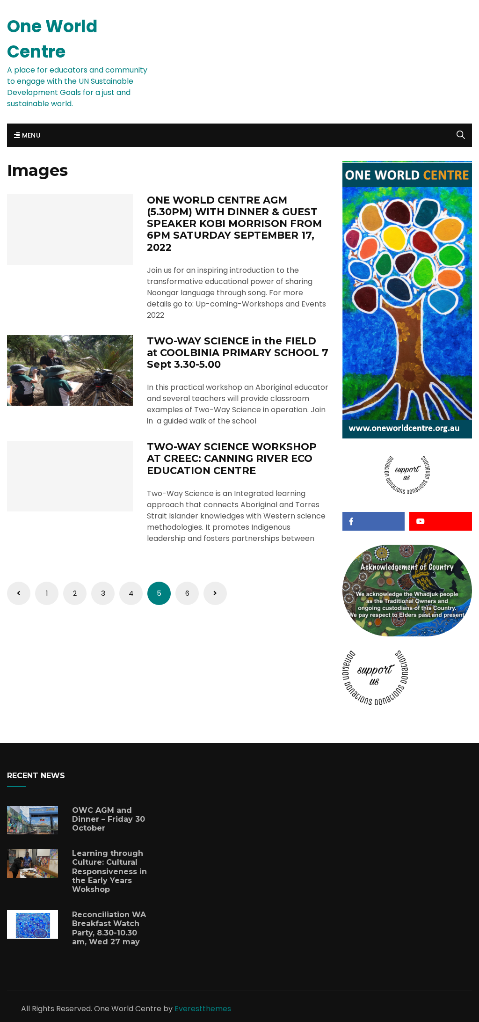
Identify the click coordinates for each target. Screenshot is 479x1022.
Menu (30, 135)
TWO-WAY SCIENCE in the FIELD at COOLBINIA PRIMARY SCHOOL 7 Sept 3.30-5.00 (237, 352)
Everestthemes (202, 1008)
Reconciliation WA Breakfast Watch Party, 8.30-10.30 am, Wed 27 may (109, 928)
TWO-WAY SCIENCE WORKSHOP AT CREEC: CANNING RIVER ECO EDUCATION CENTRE (232, 458)
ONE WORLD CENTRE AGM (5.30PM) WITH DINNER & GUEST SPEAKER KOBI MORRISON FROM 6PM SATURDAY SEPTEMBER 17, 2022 (234, 223)
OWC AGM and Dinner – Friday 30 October (108, 819)
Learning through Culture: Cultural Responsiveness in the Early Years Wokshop (109, 871)
